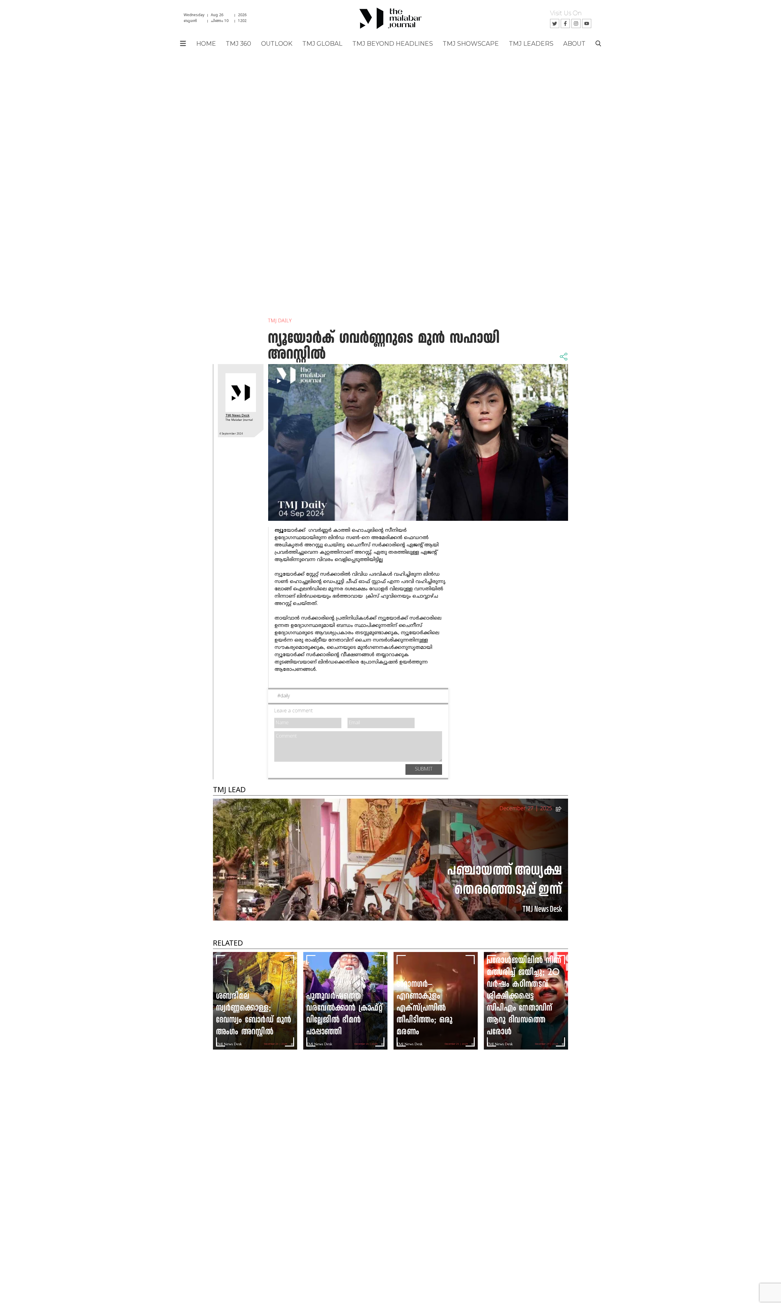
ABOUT (574, 43)
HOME (206, 43)
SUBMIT (424, 769)
